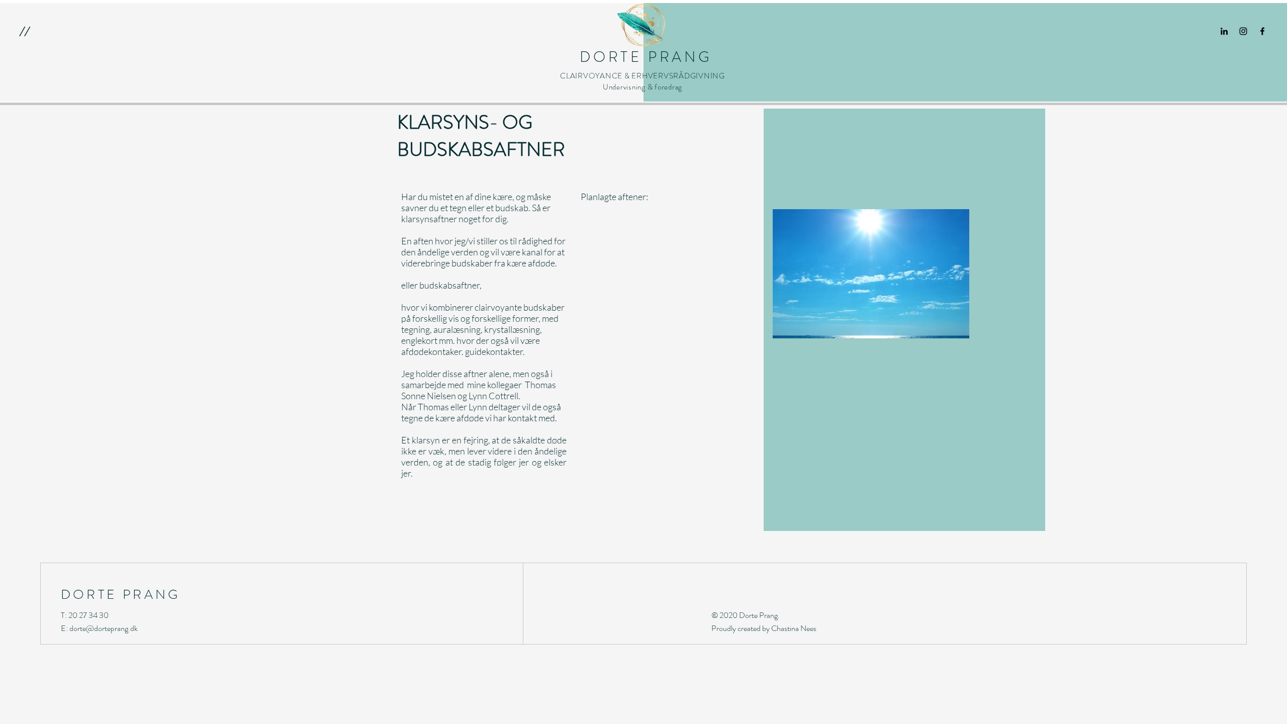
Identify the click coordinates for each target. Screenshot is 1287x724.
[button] (24, 31)
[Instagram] (1243, 31)
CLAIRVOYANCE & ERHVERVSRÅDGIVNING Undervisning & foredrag (642, 81)
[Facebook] (1262, 31)
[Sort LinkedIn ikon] (1224, 31)
